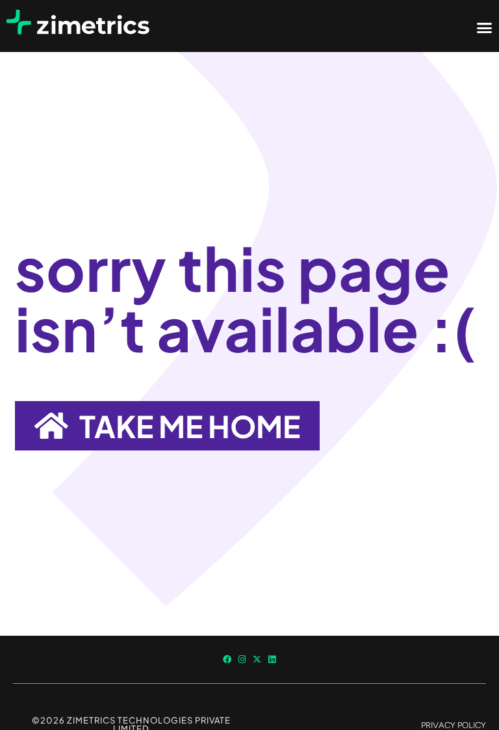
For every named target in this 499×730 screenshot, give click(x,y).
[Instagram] (242, 659)
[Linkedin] (272, 659)
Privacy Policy (453, 725)
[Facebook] (227, 659)
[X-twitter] (257, 659)
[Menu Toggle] (484, 28)
